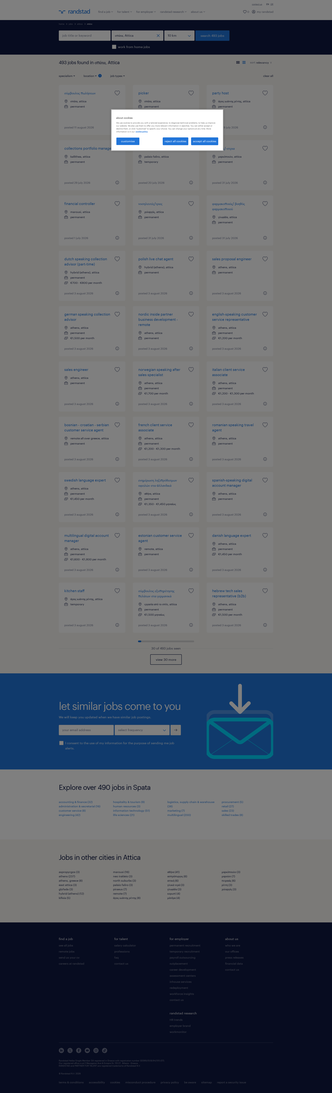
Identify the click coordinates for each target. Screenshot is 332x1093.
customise (128, 141)
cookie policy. (142, 131)
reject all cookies (175, 141)
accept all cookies (204, 141)
